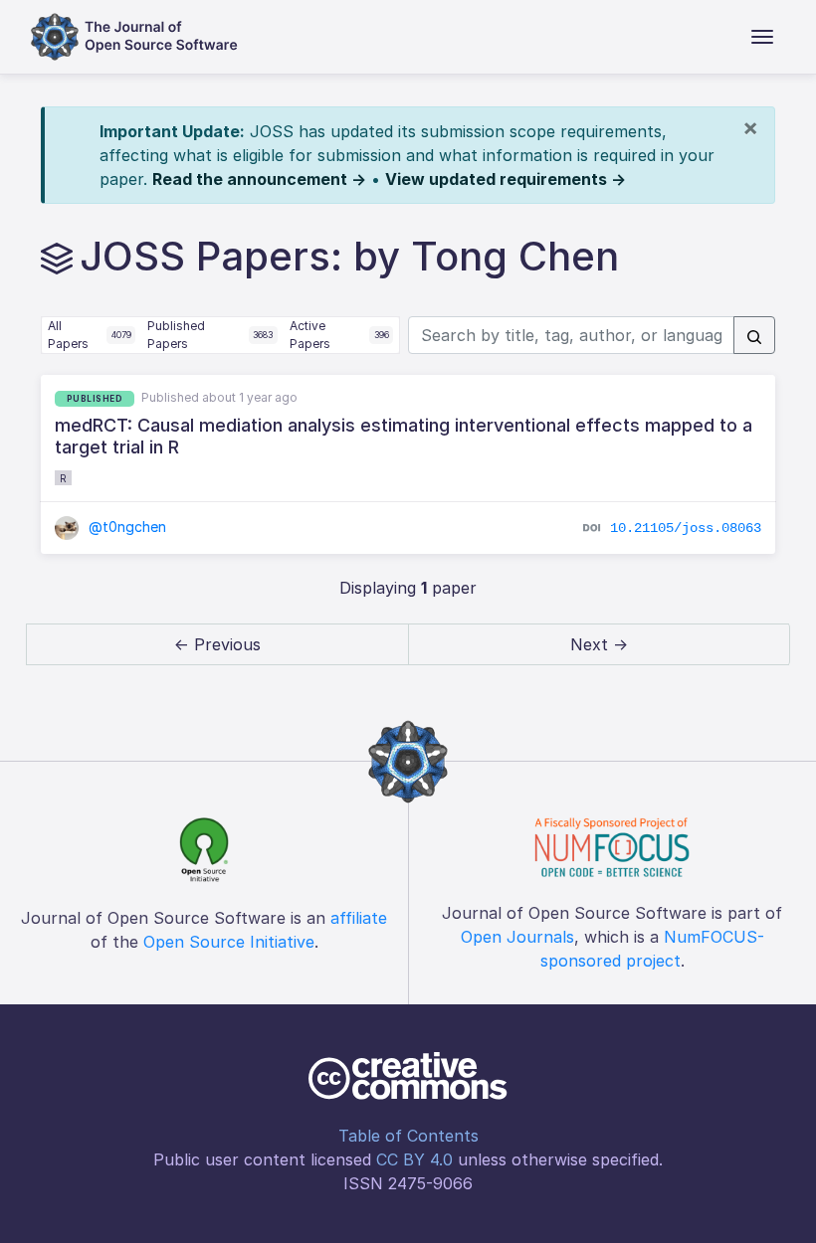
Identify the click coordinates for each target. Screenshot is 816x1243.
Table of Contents (408, 1136)
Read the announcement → (259, 179)
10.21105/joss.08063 (685, 527)
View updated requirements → (505, 179)
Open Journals (517, 937)
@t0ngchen (125, 526)
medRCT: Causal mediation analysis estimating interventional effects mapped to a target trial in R (403, 436)
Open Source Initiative (228, 942)
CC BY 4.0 (414, 1159)
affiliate (358, 918)
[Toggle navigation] (762, 37)
